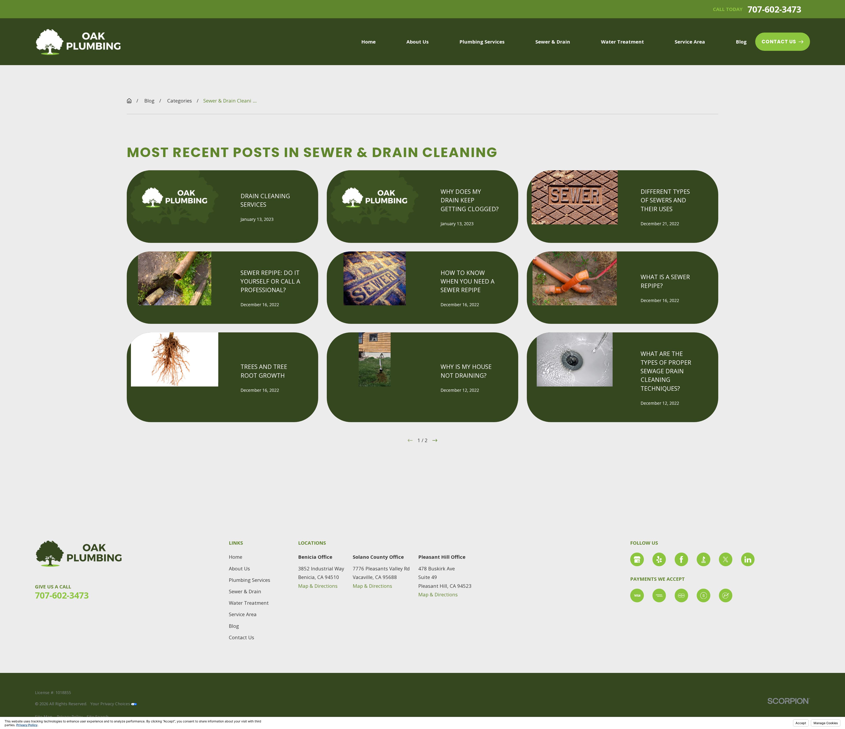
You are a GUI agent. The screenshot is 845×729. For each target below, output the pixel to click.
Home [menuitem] (368, 41)
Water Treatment (249, 602)
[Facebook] (681, 559)
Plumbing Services (249, 580)
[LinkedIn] (748, 559)
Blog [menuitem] (741, 41)
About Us (239, 568)
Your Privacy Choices (110, 703)
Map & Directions (318, 585)
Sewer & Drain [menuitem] (552, 41)
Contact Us (779, 41)
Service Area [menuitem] (690, 41)
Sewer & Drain (245, 591)
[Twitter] (726, 559)
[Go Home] (129, 100)
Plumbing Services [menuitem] (482, 41)
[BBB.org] (703, 559)
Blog (234, 626)
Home (235, 556)
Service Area (243, 614)
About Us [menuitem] (417, 41)
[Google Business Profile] (637, 559)
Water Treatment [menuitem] (622, 41)
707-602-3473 (774, 9)
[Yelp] (659, 559)
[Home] (78, 42)
